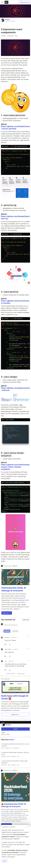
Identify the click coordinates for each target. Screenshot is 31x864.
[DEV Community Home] (6, 2)
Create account (24, 2)
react (3, 36)
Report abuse (21, 673)
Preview (15, 631)
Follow (15, 729)
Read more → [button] (7, 613)
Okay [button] (4, 861)
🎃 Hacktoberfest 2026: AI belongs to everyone (13, 805)
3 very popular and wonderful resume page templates (14, 763)
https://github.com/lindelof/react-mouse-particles (15, 127)
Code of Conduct (10, 673)
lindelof (7, 19)
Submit (7, 631)
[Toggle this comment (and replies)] (2, 640)
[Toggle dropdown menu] (28, 566)
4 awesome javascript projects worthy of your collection (15, 746)
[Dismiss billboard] (29, 827)
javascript (10, 36)
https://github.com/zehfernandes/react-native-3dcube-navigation (15, 467)
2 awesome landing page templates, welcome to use (15, 754)
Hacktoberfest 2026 (21, 600)
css (16, 36)
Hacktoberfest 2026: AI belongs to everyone (13, 589)
